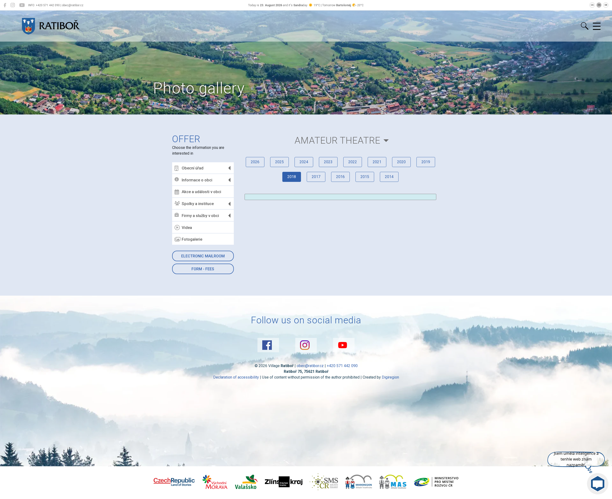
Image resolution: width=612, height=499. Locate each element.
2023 (328, 162)
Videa (187, 227)
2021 (377, 162)
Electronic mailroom (203, 256)
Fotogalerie (192, 239)
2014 (389, 176)
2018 (291, 176)
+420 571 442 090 (342, 365)
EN (599, 5)
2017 (316, 176)
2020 (401, 162)
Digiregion (390, 377)
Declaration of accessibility (236, 377)
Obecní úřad (192, 168)
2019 (425, 162)
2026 (255, 162)
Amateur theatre (337, 140)
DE (606, 5)
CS (592, 5)
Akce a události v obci (201, 191)
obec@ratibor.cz (310, 365)
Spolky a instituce (198, 203)
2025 (279, 162)
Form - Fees (202, 269)
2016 (340, 176)
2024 (304, 162)
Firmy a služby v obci (200, 215)
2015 (365, 176)
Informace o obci (197, 180)
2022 (352, 162)
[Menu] (597, 26)
